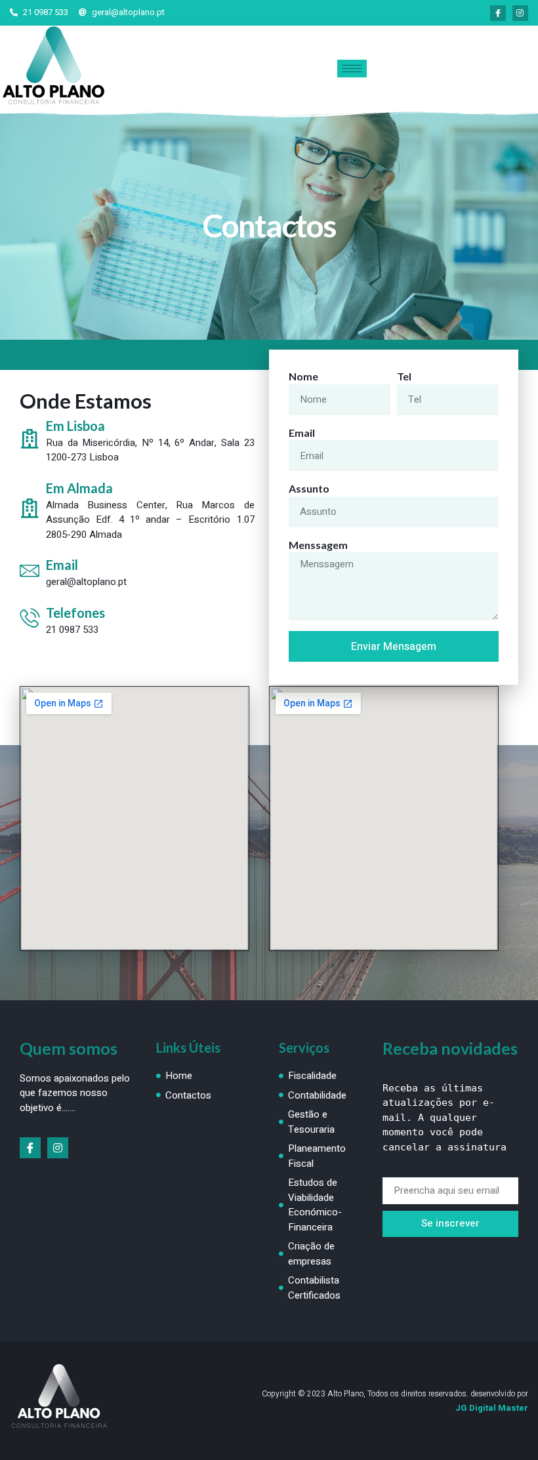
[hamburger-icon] (352, 68)
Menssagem (318, 544)
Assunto (309, 488)
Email (302, 432)
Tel (404, 376)
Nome (303, 376)
